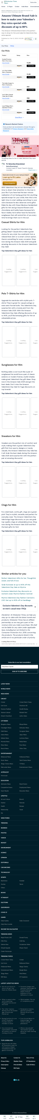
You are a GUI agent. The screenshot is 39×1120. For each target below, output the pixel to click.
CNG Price (4, 941)
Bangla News (23, 970)
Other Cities (23, 748)
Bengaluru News (6, 724)
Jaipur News (23, 734)
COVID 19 (4, 912)
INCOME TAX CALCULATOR (9, 929)
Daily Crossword (24, 921)
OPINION (4, 857)
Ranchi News (5, 748)
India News (25, 6)
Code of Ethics (30, 1064)
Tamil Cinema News (25, 760)
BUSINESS (4, 828)
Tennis (21, 884)
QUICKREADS (5, 907)
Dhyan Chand (24, 948)
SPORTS (3, 877)
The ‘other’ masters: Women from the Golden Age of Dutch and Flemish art (10, 1011)
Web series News (6, 767)
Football (22, 881)
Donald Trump (24, 937)
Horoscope (4, 775)
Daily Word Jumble (6, 924)
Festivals (22, 803)
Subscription (4, 1064)
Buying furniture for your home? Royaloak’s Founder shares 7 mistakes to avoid (9, 1021)
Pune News (23, 745)
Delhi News (4, 731)
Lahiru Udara (23, 716)
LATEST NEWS (5, 684)
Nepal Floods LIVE (6, 937)
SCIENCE (3, 852)
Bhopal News (23, 724)
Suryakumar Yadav (25, 944)
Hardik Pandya (24, 709)
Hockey (3, 884)
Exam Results (5, 791)
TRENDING (4, 823)
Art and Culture (5, 799)
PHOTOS (3, 833)
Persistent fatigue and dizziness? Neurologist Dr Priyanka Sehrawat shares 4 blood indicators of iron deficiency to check (28, 991)
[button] (2, 2)
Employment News (25, 787)
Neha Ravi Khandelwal (17, 164)
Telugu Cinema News (7, 764)
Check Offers (31, 65)
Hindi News (23, 973)
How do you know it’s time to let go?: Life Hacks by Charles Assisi (9, 988)
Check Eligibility (9, 183)
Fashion (3, 803)
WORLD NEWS (5, 689)
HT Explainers (24, 977)
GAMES (3, 917)
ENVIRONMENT (6, 847)
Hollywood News (25, 757)
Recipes (22, 806)
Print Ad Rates (18, 1064)
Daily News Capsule (7, 666)
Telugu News (4, 973)
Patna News (4, 745)
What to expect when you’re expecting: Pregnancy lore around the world (9, 1002)
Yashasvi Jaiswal (5, 712)
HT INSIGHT (4, 897)
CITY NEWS (4, 721)
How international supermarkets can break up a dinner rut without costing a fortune (9, 1030)
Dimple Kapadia (5, 948)
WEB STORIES (5, 818)
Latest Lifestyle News (10, 983)
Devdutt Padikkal (6, 709)
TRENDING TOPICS (7, 956)
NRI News (4, 977)
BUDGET (3, 842)
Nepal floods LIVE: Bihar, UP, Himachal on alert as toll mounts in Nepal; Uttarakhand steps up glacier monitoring (9, 1047)
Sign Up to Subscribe (19, 671)
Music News (4, 760)
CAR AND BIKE (5, 867)
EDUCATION (5, 780)
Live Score (4, 705)
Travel (21, 809)
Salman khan (4, 944)
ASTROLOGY (5, 772)
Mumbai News (5, 741)
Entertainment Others (26, 767)
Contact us (17, 1058)
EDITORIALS (5, 862)
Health (3, 806)
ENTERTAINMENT (6, 753)
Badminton (4, 881)
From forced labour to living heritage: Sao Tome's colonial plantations (27, 1021)
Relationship (4, 809)
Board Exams (23, 784)
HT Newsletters (30, 1061)
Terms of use (30, 1058)
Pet (2, 813)
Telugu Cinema (24, 966)
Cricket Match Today (26, 702)
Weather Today (18, 1061)
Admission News (6, 784)
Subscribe (33, 2)
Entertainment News (7, 970)
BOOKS (3, 892)
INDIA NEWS (5, 694)
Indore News (4, 734)
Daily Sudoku (5, 921)
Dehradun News (24, 728)
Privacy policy (5, 1061)
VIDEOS (3, 838)
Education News (24, 791)
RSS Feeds (17, 1068)
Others (3, 887)
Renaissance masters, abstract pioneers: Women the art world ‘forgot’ (27, 1011)
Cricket (17, 6)
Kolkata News (5, 738)
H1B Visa (22, 941)
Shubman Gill (23, 705)
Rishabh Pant (23, 712)
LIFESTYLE (4, 796)
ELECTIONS (4, 902)
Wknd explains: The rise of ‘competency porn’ (27, 1000)
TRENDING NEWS (6, 934)
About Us (3, 1058)
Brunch (22, 799)
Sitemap (3, 1068)
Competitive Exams (6, 787)
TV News (22, 764)
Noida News (23, 741)
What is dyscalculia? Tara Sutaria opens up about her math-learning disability (28, 1030)
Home (3, 6)
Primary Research (18, 129)
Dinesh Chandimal (6, 716)
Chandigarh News (6, 728)
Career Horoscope (6, 951)
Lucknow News (24, 738)
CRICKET (3, 698)
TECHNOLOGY (5, 872)
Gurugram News (24, 731)
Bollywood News (6, 757)
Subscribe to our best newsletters (19, 662)
